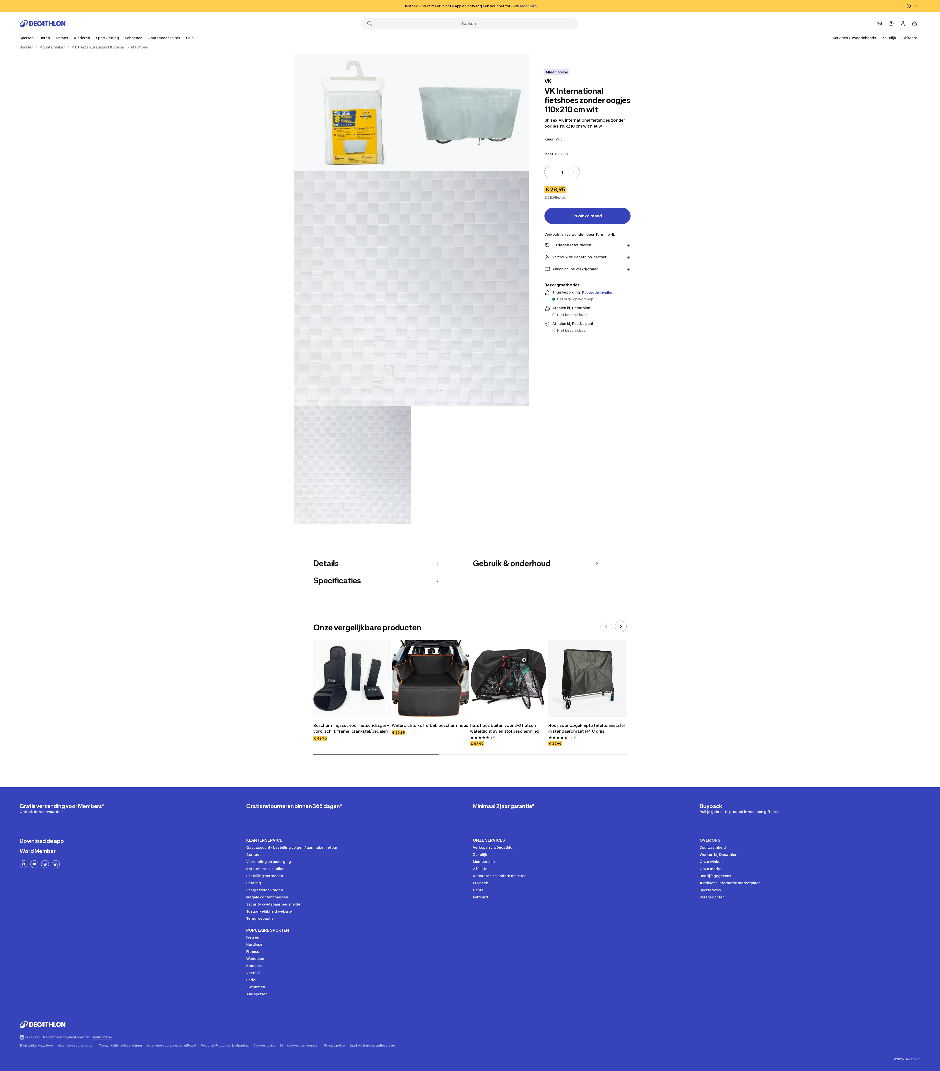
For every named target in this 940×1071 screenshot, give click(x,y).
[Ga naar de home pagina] (43, 23)
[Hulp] (891, 23)
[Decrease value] (550, 172)
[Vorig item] (606, 626)
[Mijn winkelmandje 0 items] (914, 23)
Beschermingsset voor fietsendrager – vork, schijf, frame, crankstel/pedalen (351, 728)
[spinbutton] (562, 172)
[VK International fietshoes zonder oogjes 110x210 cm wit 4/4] (352, 465)
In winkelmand (587, 215)
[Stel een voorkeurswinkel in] (879, 23)
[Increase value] (574, 172)
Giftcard (909, 38)
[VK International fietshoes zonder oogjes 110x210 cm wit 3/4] (411, 288)
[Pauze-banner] (909, 6)
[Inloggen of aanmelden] (903, 23)
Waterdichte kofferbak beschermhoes (430, 725)
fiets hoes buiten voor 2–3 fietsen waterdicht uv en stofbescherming (504, 728)
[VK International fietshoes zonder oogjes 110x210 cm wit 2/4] (352, 112)
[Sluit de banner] (916, 6)
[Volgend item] (621, 626)
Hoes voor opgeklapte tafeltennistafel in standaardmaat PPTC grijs (587, 728)
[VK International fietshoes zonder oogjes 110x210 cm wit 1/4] (470, 112)
